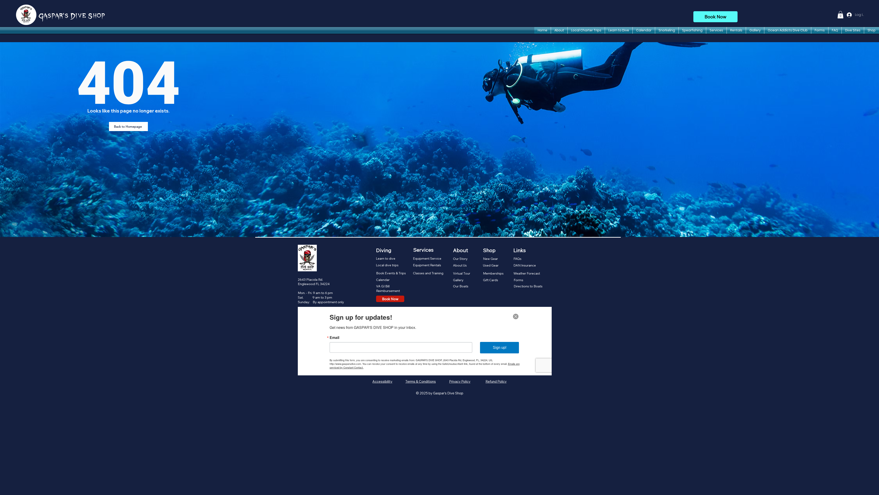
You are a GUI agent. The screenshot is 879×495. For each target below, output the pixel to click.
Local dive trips (387, 265)
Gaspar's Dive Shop (72, 16)
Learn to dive (385, 258)
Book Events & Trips (391, 273)
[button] (840, 14)
